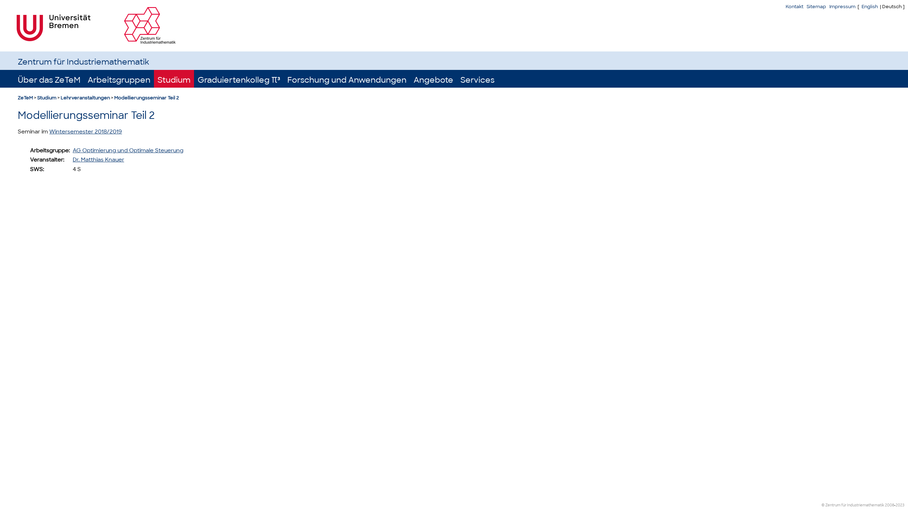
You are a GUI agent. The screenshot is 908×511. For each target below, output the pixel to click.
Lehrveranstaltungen (85, 98)
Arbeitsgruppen (119, 80)
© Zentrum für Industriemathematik (852, 505)
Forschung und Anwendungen (346, 80)
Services (477, 80)
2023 (900, 505)
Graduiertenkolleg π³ (239, 80)
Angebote (433, 80)
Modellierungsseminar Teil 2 (146, 98)
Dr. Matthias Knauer (98, 159)
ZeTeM (25, 98)
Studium (173, 80)
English (870, 7)
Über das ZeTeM (49, 80)
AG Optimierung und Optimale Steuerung (128, 150)
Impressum (842, 7)
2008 (889, 505)
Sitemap (816, 7)
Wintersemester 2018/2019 (85, 131)
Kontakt (794, 7)
